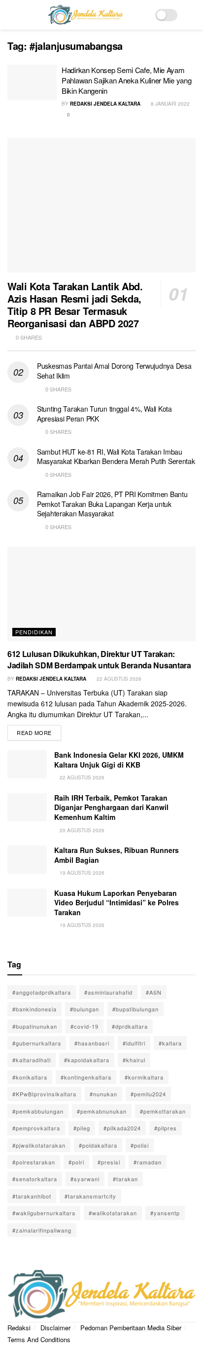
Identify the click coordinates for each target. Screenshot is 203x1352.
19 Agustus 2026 (81, 872)
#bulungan (84, 1009)
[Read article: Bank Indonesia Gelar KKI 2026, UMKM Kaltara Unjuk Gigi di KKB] (27, 764)
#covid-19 (84, 1026)
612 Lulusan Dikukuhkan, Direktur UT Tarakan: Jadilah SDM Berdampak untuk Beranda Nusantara (99, 659)
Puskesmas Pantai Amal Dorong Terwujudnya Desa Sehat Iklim (114, 371)
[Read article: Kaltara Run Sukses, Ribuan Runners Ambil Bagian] (27, 860)
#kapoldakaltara (86, 1060)
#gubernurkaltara (36, 1043)
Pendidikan (34, 632)
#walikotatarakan (113, 1213)
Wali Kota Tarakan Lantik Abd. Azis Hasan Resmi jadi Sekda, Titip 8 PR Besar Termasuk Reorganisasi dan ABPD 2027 (74, 304)
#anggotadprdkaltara (41, 992)
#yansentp (165, 1213)
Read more (39, 730)
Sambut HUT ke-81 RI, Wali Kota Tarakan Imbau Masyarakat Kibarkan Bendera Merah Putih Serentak (116, 456)
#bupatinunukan (34, 1026)
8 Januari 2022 (169, 103)
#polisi (140, 1145)
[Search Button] (191, 15)
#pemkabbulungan (38, 1111)
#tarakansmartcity (90, 1196)
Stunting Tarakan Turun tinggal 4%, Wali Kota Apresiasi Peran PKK (104, 414)
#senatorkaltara (34, 1179)
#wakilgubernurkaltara (43, 1213)
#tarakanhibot (31, 1196)
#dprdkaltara (130, 1026)
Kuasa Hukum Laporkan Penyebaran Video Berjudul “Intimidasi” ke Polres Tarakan (116, 902)
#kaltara (170, 1043)
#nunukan (103, 1094)
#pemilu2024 (148, 1094)
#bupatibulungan (135, 1009)
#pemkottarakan (163, 1111)
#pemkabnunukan (102, 1111)
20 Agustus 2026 (81, 830)
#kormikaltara (144, 1077)
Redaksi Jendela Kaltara (105, 103)
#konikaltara (29, 1077)
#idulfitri (134, 1043)
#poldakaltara (98, 1145)
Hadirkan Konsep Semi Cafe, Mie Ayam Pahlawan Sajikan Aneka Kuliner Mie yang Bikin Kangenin (126, 80)
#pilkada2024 (122, 1128)
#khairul (134, 1060)
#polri (76, 1162)
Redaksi (19, 1327)
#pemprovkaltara (36, 1128)
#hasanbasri (91, 1043)
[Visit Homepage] (85, 15)
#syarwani (85, 1179)
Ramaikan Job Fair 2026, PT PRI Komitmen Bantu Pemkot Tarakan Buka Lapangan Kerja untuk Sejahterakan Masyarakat (112, 503)
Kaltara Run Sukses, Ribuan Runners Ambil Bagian (116, 855)
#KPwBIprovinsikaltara (44, 1094)
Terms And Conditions (38, 1339)
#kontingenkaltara (86, 1077)
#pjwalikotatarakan (39, 1145)
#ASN (154, 992)
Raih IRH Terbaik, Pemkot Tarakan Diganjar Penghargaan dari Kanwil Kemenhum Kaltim (111, 807)
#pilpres (165, 1128)
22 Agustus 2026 (118, 678)
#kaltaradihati (31, 1060)
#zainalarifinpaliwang (41, 1230)
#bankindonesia (34, 1009)
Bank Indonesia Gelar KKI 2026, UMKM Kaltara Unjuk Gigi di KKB (119, 760)
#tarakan (125, 1179)
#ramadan (148, 1162)
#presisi (109, 1162)
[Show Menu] (11, 15)
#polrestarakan (33, 1162)
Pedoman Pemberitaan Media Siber (130, 1327)
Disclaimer (55, 1327)
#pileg (81, 1128)
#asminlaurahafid (108, 992)
